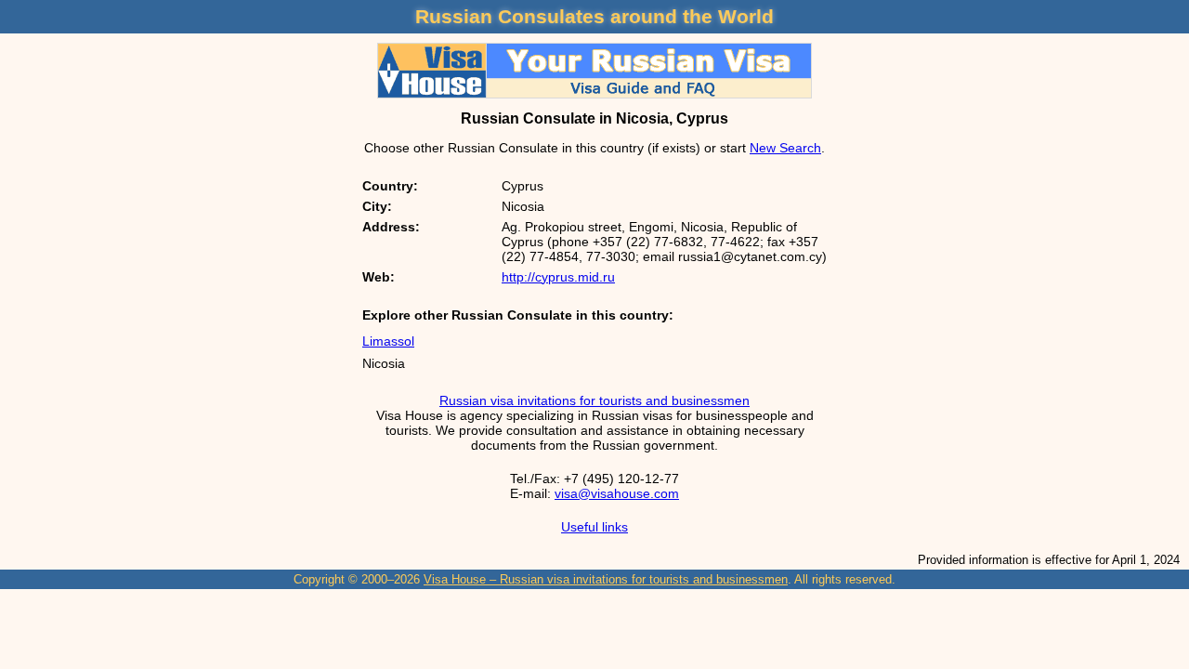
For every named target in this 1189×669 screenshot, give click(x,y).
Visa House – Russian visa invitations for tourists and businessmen (606, 579)
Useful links (594, 526)
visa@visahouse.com (617, 493)
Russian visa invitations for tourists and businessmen (594, 400)
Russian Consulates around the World (594, 16)
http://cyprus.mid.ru (558, 276)
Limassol (388, 341)
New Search (785, 147)
